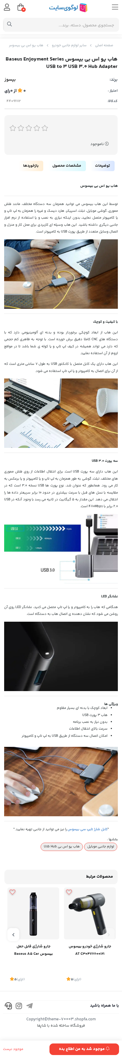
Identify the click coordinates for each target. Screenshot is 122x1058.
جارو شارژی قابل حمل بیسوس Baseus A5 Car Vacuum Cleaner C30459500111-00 (33, 951)
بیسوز (10, 80)
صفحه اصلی (104, 45)
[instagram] (19, 1007)
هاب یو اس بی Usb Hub (62, 846)
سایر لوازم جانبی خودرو (69, 45)
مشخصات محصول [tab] (66, 166)
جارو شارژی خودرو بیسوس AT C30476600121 (90, 950)
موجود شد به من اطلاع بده (82, 1049)
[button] (109, 934)
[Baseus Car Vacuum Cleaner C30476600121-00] (90, 913)
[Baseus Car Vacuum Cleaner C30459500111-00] (33, 913)
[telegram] (29, 1007)
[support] (8, 1007)
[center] (10, 25)
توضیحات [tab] (102, 166)
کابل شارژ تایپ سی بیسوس (87, 829)
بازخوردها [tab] (30, 166)
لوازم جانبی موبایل (100, 846)
